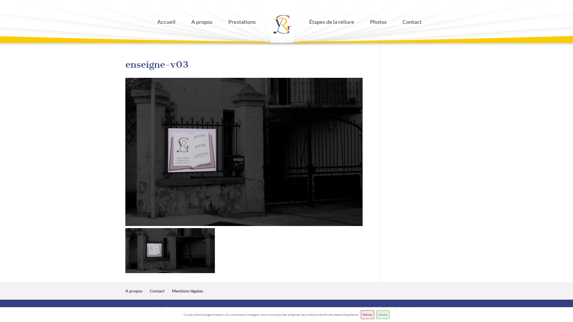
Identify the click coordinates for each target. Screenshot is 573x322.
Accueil (166, 21)
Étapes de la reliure (331, 21)
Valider (383, 314)
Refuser (367, 314)
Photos (378, 21)
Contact (412, 21)
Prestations (242, 21)
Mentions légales (187, 290)
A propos (201, 21)
